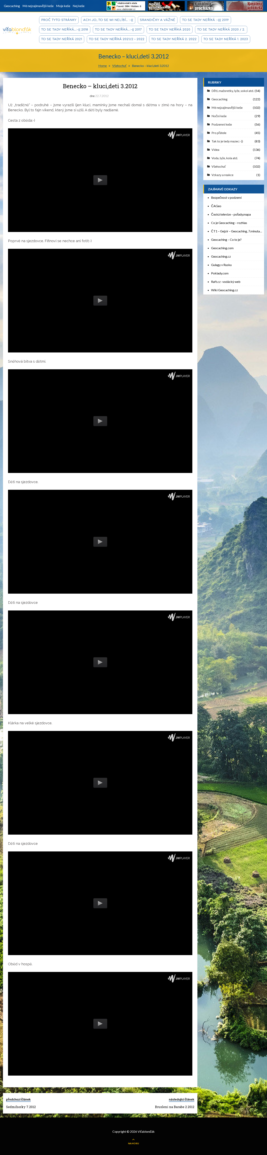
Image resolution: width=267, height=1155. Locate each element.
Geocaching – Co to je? (226, 239)
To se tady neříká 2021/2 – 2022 (116, 39)
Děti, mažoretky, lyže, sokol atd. (232, 91)
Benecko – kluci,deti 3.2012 (100, 86)
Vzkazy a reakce (222, 175)
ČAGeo (216, 206)
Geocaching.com (222, 248)
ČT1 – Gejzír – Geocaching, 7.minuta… (236, 231)
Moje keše (63, 6)
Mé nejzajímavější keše (38, 6)
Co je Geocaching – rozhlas (229, 223)
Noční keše (219, 116)
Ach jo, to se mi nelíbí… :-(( (108, 20)
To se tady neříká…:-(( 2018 (64, 29)
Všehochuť (218, 166)
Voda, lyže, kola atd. (224, 158)
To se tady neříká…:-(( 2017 (118, 29)
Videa (215, 149)
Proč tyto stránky (58, 20)
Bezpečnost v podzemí (226, 197)
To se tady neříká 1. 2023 (225, 39)
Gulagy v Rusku (221, 265)
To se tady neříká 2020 (169, 29)
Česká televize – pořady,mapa (231, 214)
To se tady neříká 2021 (61, 39)
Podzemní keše (221, 124)
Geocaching (12, 6)
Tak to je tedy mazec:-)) (227, 141)
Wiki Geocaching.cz (224, 290)
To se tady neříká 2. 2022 (174, 39)
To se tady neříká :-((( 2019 (205, 20)
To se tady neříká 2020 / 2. (221, 29)
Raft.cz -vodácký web (225, 281)
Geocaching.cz (221, 256)
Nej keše (78, 6)
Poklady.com (219, 273)
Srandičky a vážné (157, 20)
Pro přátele (218, 133)
